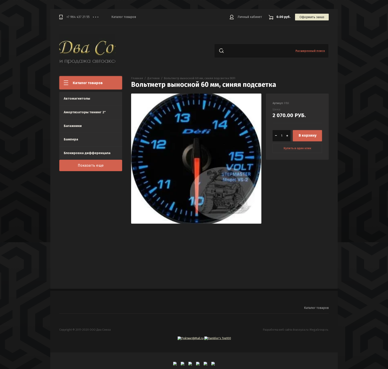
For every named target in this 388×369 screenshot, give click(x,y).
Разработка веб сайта (277, 329)
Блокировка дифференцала (87, 153)
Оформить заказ (312, 17)
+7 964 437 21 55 (78, 17)
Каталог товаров (123, 17)
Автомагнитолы (77, 98)
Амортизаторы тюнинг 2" (85, 112)
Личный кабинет (250, 17)
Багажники (73, 126)
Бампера (71, 139)
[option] (196, 159)
